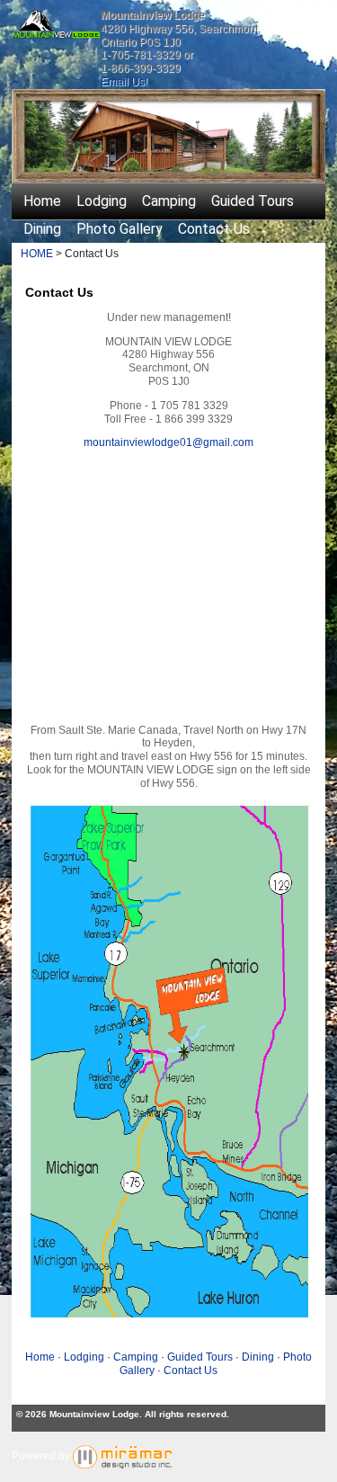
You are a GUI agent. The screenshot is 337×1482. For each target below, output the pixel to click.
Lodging (101, 201)
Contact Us (214, 228)
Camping (169, 201)
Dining (42, 228)
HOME (37, 253)
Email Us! (124, 82)
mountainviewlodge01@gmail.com (168, 442)
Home (42, 201)
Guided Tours (252, 201)
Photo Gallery (119, 228)
